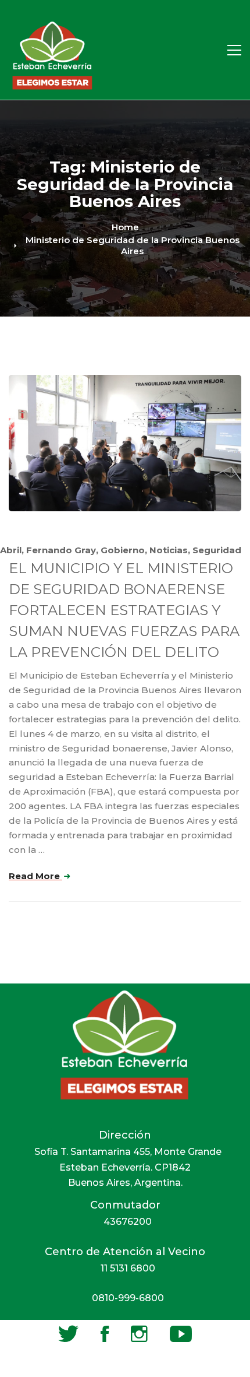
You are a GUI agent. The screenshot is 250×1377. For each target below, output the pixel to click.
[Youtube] (181, 1334)
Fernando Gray (61, 550)
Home (125, 227)
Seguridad (216, 550)
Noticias (168, 550)
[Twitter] (68, 1334)
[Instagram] (139, 1334)
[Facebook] (104, 1334)
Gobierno (123, 550)
